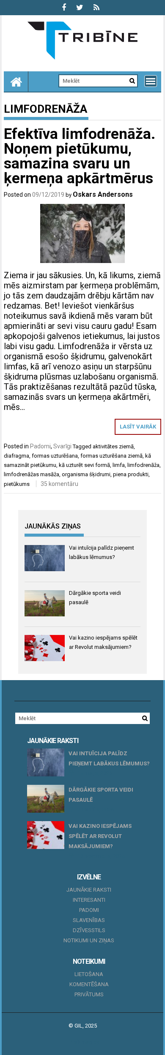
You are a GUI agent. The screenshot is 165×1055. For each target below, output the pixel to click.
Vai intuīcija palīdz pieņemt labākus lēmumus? (109, 758)
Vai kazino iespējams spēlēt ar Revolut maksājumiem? (100, 836)
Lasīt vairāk (138, 426)
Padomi (40, 446)
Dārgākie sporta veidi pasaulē (101, 795)
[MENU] (150, 81)
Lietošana (88, 974)
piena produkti (130, 474)
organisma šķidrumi (86, 474)
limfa (119, 465)
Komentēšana (89, 984)
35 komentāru (59, 483)
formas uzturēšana (55, 456)
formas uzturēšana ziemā (111, 456)
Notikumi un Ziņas (88, 940)
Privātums (89, 994)
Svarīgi (62, 446)
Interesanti (89, 900)
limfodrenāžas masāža (31, 474)
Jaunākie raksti (88, 890)
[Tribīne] (16, 81)
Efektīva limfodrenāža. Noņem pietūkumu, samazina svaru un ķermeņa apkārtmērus (79, 156)
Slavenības (89, 920)
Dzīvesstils (89, 930)
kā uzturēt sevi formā (84, 465)
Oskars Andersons (103, 194)
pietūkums (17, 484)
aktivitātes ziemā (113, 446)
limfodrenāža (143, 465)
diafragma (16, 456)
